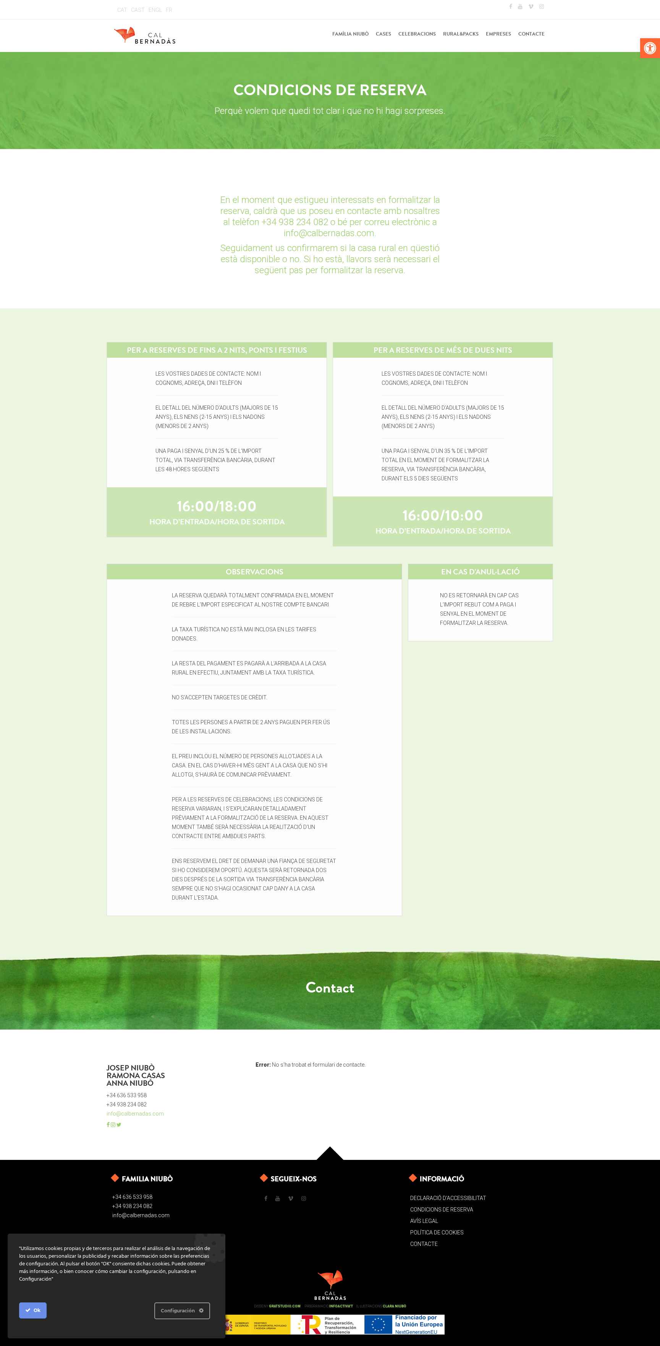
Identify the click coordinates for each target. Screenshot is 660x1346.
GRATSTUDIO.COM (285, 1306)
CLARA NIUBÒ (394, 1306)
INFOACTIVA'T (341, 1306)
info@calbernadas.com (135, 1114)
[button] (650, 48)
